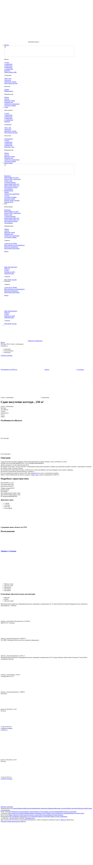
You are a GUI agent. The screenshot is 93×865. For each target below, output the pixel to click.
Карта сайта (43, 816)
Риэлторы (12, 813)
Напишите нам (29, 818)
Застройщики (8, 189)
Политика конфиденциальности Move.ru (13, 821)
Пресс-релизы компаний (52, 811)
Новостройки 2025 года (11, 184)
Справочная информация (47, 808)
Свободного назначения (11, 194)
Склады (6, 195)
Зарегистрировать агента (38, 813)
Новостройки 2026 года (11, 185)
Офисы (6, 192)
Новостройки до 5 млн (11, 177)
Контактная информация (32, 808)
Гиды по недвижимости (32, 816)
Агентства (18, 813)
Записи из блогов (40, 811)
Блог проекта (30, 811)
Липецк (4, 551)
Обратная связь (82, 808)
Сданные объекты (10, 182)
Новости (15, 811)
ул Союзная (11, 551)
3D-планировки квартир (17, 816)
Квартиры (7, 176)
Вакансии (21, 808)
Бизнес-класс (8, 181)
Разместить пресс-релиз (76, 813)
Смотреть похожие (6, 355)
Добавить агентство (52, 813)
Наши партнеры (72, 808)
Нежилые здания (9, 199)
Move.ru (63, 820)
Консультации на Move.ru (17, 815)
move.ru (12, 818)
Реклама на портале (61, 808)
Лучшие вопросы (57, 815)
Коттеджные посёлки (11, 187)
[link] (9, 369)
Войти (3, 342)
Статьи (20, 811)
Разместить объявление (35, 341)
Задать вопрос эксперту (32, 815)
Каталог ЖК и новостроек (12, 179)
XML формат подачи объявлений (57, 816)
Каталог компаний (63, 813)
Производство (8, 202)
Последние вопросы (46, 815)
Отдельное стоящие (10, 197)
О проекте (15, 808)
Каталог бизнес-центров (11, 200)
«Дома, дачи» (35, 475)
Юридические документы (68, 811)
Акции (24, 811)
